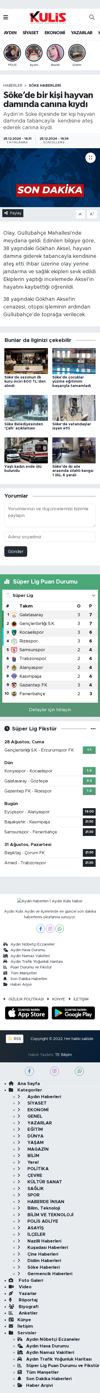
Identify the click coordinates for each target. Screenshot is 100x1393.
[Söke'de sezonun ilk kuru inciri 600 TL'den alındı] (26, 361)
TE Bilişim (63, 1055)
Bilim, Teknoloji (43, 1208)
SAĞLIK (35, 1188)
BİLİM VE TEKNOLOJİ (50, 1215)
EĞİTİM (34, 1129)
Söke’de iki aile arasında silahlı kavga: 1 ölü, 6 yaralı (73, 471)
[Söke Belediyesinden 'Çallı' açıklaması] (26, 407)
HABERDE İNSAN (45, 1202)
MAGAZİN (37, 1149)
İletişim (25, 1326)
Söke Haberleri (45, 85)
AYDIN (10, 33)
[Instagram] (50, 928)
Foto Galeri (30, 1280)
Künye (24, 1320)
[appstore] (27, 1014)
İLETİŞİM (81, 999)
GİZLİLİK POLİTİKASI (26, 999)
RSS (17, 1039)
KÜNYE (58, 999)
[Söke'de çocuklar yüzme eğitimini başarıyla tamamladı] (74, 361)
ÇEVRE (34, 1175)
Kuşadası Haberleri (47, 1247)
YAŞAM (35, 1142)
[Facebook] (40, 928)
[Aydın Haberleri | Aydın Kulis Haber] (47, 17)
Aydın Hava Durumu (28, 950)
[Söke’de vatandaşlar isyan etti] (74, 407)
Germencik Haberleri (49, 1274)
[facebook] (29, 1071)
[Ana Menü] (5, 17)
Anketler (27, 1313)
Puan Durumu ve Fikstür (31, 967)
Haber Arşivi (21, 984)
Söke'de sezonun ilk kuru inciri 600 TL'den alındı (25, 382)
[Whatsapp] (59, 928)
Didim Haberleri (43, 1260)
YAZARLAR (81, 33)
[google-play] (73, 1014)
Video (24, 1287)
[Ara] (92, 17)
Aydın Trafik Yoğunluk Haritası (37, 962)
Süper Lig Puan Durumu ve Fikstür (62, 1365)
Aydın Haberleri (43, 1097)
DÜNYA (35, 1136)
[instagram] (54, 1071)
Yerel (32, 1162)
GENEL (34, 1116)
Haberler (12, 85)
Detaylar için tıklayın (50, 710)
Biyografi (27, 1306)
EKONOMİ (55, 33)
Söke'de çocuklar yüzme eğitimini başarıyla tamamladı (71, 382)
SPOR (32, 1195)
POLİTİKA (37, 1169)
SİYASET (31, 33)
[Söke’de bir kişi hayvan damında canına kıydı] (50, 177)
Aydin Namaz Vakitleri (30, 956)
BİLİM (32, 1155)
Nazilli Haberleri (43, 1241)
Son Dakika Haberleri (29, 979)
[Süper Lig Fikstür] (93, 729)
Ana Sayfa (28, 1083)
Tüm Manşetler (24, 973)
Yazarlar (27, 1293)
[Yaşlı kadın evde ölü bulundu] (26, 450)
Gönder (16, 551)
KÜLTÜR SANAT (44, 1182)
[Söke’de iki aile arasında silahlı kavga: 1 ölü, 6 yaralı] (74, 450)
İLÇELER (35, 1234)
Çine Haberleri (42, 1254)
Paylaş (15, 213)
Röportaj (27, 1300)
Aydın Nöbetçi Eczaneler (33, 944)
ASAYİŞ (35, 1228)
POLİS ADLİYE (42, 1221)
